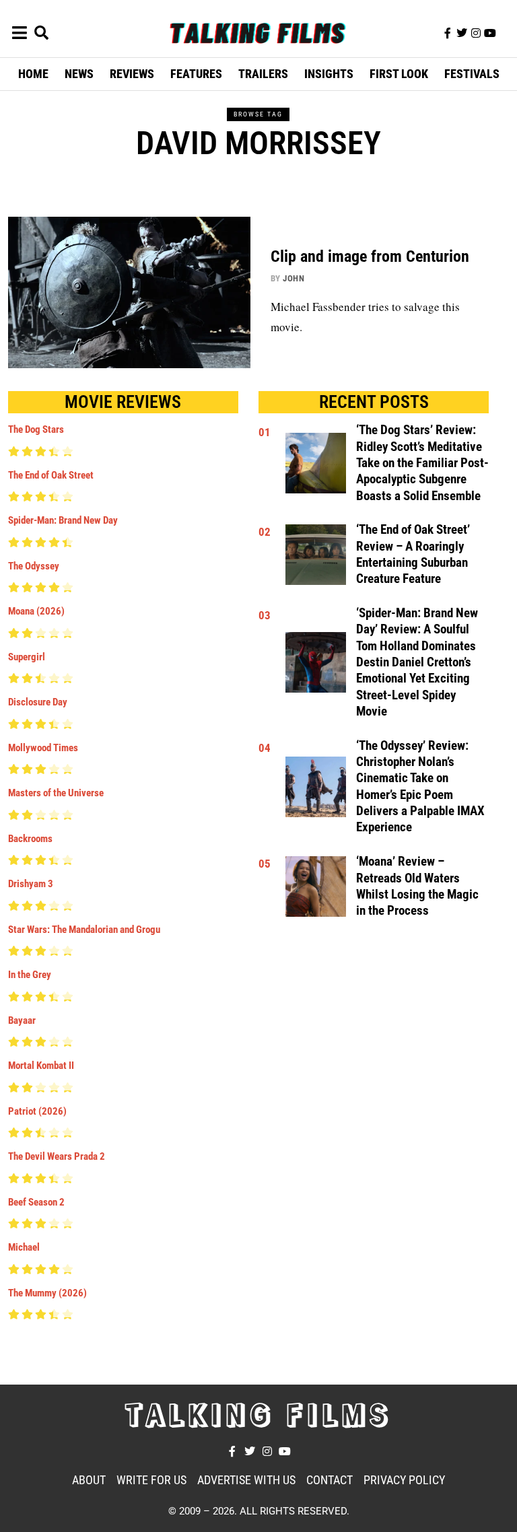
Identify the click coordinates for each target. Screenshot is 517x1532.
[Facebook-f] (447, 33)
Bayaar (22, 1020)
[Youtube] (490, 33)
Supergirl (26, 657)
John (293, 278)
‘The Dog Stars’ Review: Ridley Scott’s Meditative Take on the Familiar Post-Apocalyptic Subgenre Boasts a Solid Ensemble (422, 463)
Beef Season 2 (36, 1202)
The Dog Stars (36, 429)
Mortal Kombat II (41, 1065)
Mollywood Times (43, 748)
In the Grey (29, 975)
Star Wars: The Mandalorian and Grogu (84, 930)
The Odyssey (33, 566)
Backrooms (30, 839)
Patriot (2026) (37, 1111)
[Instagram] (476, 33)
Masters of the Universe (56, 793)
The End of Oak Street (51, 475)
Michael (24, 1247)
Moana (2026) (36, 611)
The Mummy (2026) (47, 1293)
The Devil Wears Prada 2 (56, 1156)
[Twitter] (461, 33)
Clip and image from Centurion (370, 256)
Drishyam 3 (30, 884)
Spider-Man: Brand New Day (63, 520)
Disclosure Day (37, 702)
